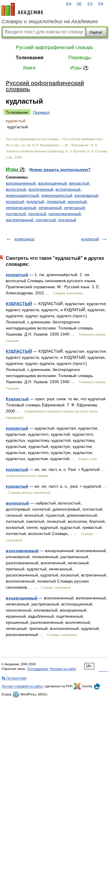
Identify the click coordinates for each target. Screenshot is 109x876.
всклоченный (40, 189)
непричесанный (21, 207)
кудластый (17, 274)
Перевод (41, 112)
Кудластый (17, 398)
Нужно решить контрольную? (60, 169)
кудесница (24, 239)
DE (79, 4)
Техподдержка (37, 668)
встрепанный (68, 189)
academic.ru (22, 9)
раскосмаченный (65, 213)
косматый (15, 201)
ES (90, 4)
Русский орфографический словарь (54, 47)
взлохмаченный (21, 183)
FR (100, 4)
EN (68, 4)
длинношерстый (56, 195)
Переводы (79, 57)
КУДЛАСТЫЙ (19, 303)
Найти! (96, 32)
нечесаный (74, 207)
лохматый (56, 201)
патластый (16, 213)
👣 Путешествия (13, 678)
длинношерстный (22, 195)
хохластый (46, 219)
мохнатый (77, 201)
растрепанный (19, 219)
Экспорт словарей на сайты (22, 686)
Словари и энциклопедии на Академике (49, 21)
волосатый (16, 189)
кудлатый (35, 201)
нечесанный (50, 207)
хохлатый (67, 219)
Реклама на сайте (63, 668)
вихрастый (79, 183)
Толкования (29, 57)
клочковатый (86, 195)
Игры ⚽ (79, 67)
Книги (29, 67)
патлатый (37, 213)
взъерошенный (52, 183)
